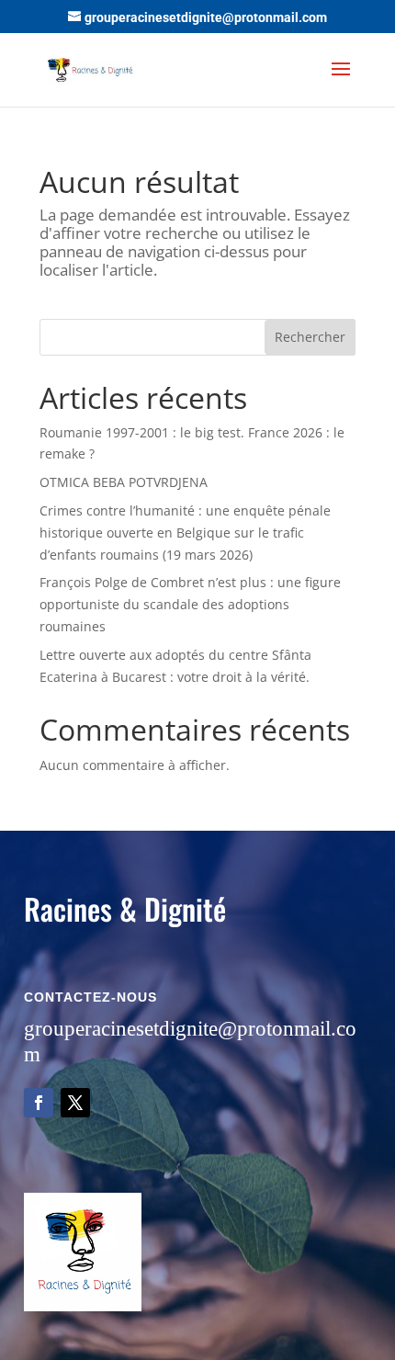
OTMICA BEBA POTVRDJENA (124, 482)
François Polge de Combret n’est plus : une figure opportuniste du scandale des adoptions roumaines (190, 604)
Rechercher (310, 337)
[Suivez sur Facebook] (38, 1102)
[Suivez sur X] (75, 1102)
